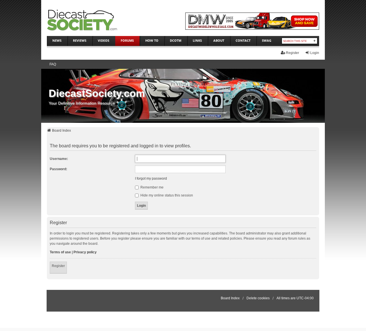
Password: (58, 169)
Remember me (152, 187)
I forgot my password (151, 178)
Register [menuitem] (292, 53)
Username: (59, 159)
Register (58, 266)
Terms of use (60, 252)
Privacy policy (85, 252)
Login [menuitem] (314, 53)
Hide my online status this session (166, 195)
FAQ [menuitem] (52, 64)
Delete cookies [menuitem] (258, 298)
